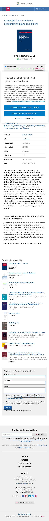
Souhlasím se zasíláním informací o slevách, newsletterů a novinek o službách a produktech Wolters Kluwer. (25, 402)
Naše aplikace (24, 467)
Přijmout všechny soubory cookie (24, 113)
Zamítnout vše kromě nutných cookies (24, 107)
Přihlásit (40, 434)
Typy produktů (24, 463)
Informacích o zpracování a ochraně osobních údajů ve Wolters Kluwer (26, 397)
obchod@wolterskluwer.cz (24, 484)
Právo (22, 15)
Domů (3, 15)
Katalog (15, 15)
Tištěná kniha (25, 67)
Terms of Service (23, 447)
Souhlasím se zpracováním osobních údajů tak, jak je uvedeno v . (25, 396)
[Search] (8, 9)
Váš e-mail (8, 380)
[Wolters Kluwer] (24, 3)
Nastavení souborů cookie (24, 118)
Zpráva (6, 386)
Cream (42, 516)
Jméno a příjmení (10, 374)
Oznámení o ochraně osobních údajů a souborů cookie (28, 101)
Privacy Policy (42, 445)
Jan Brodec (26, 139)
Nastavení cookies (24, 514)
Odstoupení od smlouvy (25, 502)
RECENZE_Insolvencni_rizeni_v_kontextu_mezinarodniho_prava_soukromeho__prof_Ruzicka (25, 127)
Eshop (9, 15)
